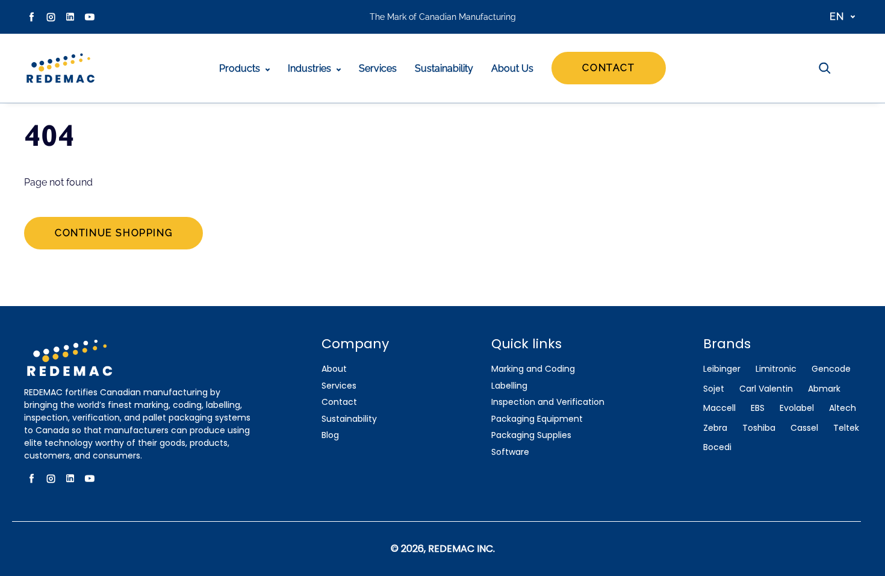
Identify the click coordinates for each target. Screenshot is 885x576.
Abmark (824, 389)
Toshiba (758, 428)
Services (378, 68)
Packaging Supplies (531, 435)
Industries (311, 68)
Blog (330, 435)
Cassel (804, 428)
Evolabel (797, 408)
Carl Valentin (766, 389)
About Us (512, 68)
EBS (758, 408)
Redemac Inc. (461, 549)
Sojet (713, 389)
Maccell (719, 408)
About (334, 369)
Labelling (509, 386)
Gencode (831, 369)
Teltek (846, 428)
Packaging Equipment (537, 419)
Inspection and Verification (547, 402)
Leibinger (722, 369)
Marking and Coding (533, 369)
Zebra (715, 428)
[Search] (825, 68)
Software (510, 452)
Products (240, 68)
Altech (842, 408)
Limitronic (776, 369)
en (837, 16)
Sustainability (444, 68)
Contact (608, 68)
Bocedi (717, 447)
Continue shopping (113, 233)
